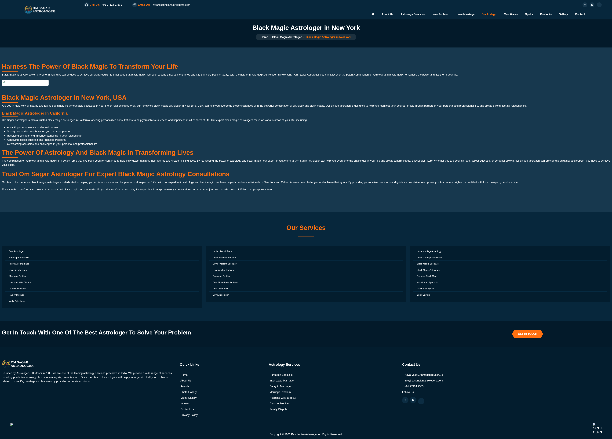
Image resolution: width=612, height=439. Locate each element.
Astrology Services (413, 14)
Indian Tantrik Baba (222, 251)
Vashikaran (511, 14)
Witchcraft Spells (425, 288)
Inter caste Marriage (19, 263)
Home (264, 37)
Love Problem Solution (224, 257)
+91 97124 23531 (414, 386)
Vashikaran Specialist (427, 282)
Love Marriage (465, 14)
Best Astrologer (16, 251)
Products (546, 14)
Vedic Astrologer (17, 301)
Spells (529, 14)
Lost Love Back (220, 288)
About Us (387, 14)
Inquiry (185, 403)
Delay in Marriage (18, 270)
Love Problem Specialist (225, 263)
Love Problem (440, 14)
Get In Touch (527, 333)
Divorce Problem (17, 288)
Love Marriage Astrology (429, 251)
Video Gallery (189, 397)
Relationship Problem (223, 270)
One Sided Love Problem (225, 282)
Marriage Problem (18, 276)
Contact (580, 14)
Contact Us (187, 409)
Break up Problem (222, 276)
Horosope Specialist (19, 257)
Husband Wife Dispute (20, 282)
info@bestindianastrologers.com (423, 380)
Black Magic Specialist (428, 263)
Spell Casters (423, 295)
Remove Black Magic (427, 276)
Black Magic (489, 14)
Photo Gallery (189, 392)
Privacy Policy (189, 415)
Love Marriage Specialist (429, 257)
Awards (184, 386)
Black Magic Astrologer (287, 37)
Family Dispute (16, 295)
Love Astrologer (221, 295)
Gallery (563, 14)
